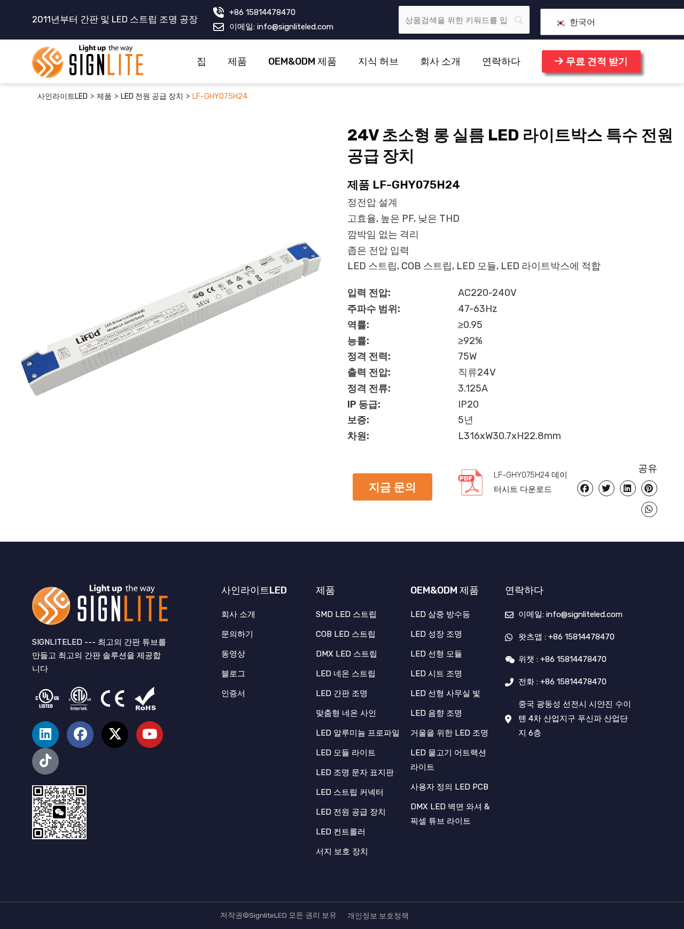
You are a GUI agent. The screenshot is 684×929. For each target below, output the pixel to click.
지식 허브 (378, 61)
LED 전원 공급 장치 (152, 96)
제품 (237, 61)
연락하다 (501, 61)
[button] (392, 487)
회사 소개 (440, 61)
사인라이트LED (62, 96)
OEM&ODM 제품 (302, 61)
